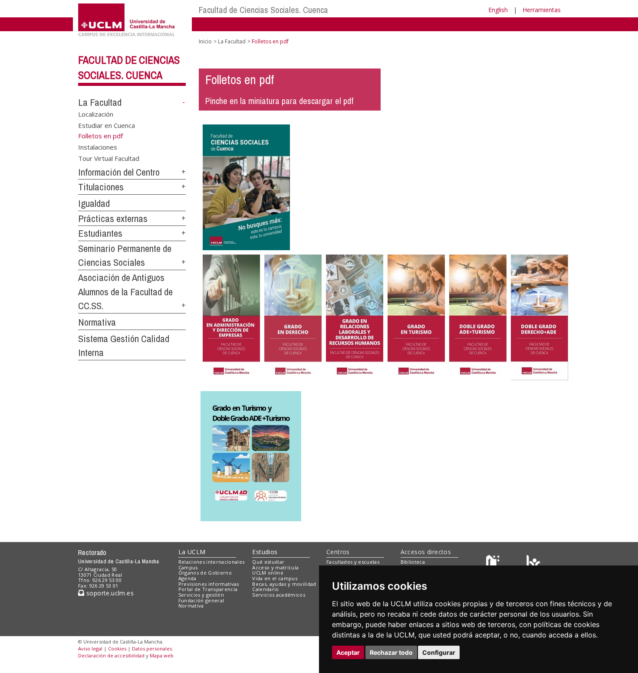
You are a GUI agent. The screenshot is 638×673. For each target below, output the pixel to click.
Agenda (187, 578)
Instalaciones (97, 147)
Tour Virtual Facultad (108, 158)
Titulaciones (101, 186)
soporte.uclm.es (109, 593)
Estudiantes (100, 233)
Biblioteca (413, 562)
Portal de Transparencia (208, 589)
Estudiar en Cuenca (106, 125)
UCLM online (267, 572)
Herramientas (542, 10)
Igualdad (94, 203)
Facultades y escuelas (352, 562)
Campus (188, 567)
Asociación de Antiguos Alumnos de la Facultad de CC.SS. (125, 291)
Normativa (97, 322)
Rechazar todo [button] (391, 652)
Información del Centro (119, 172)
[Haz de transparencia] (494, 563)
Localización (95, 114)
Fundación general (201, 600)
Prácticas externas (113, 218)
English (498, 10)
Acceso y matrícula (275, 567)
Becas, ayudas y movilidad (284, 584)
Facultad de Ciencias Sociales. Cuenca (263, 10)
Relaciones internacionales (211, 562)
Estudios (264, 552)
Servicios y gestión (201, 594)
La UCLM (192, 552)
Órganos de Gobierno (205, 572)
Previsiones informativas (208, 584)
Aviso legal (90, 648)
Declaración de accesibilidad (111, 655)
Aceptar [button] (348, 652)
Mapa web (162, 655)
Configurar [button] (438, 652)
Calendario (265, 589)
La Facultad (100, 102)
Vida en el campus (274, 578)
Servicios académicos (278, 594)
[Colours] (533, 563)
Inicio (205, 41)
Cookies (117, 648)
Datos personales (152, 648)
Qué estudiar (268, 562)
